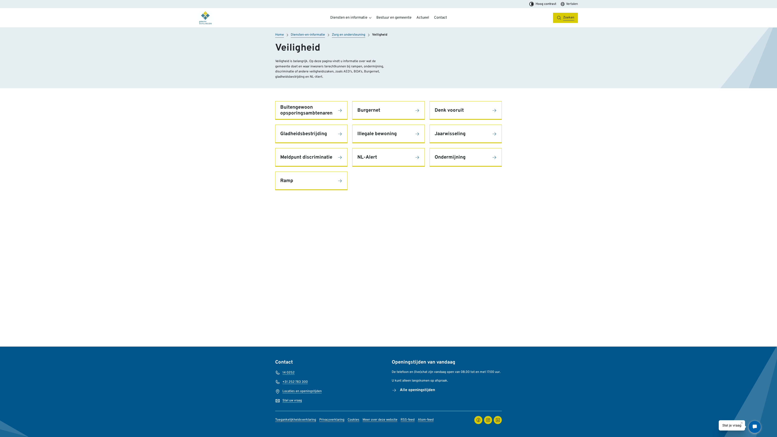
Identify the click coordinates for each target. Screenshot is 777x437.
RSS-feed (408, 420)
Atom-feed (426, 420)
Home (279, 35)
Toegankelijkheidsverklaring (295, 420)
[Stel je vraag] (755, 427)
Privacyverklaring (331, 420)
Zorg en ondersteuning (348, 35)
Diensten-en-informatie (308, 35)
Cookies (353, 420)
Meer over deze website (380, 420)
